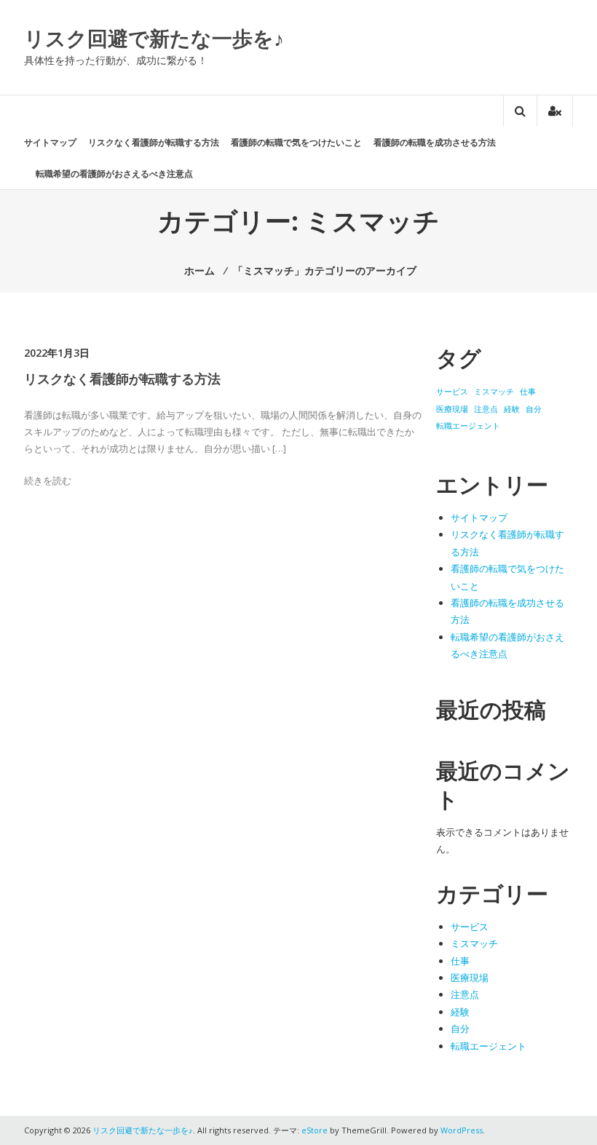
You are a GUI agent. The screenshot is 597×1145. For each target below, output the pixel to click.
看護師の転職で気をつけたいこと (296, 142)
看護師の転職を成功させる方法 (434, 142)
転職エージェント (468, 426)
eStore (314, 1130)
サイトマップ (50, 142)
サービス (452, 392)
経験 (512, 409)
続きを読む (47, 480)
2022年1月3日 (57, 353)
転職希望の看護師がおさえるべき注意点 (114, 173)
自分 (534, 409)
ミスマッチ (494, 392)
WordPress (461, 1130)
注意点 (486, 409)
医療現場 (452, 409)
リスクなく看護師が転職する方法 (153, 142)
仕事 (528, 392)
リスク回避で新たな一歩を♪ (154, 38)
